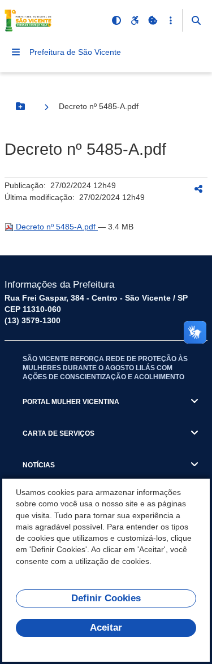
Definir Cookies (106, 598)
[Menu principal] (16, 52)
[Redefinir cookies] (153, 20)
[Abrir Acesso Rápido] (171, 20)
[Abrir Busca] (196, 20)
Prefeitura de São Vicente (75, 52)
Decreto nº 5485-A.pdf (56, 226)
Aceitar (106, 627)
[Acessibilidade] (135, 20)
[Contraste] (116, 20)
